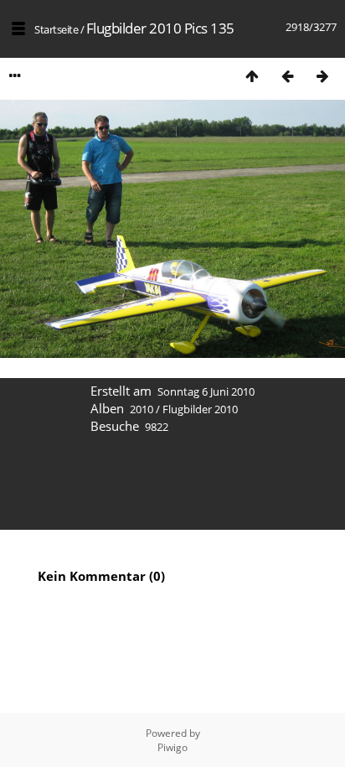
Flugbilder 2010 (200, 409)
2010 (141, 409)
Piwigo (172, 747)
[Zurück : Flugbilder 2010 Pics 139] (287, 76)
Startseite (56, 29)
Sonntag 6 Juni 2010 (206, 391)
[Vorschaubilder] (252, 76)
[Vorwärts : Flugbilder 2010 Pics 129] (322, 76)
